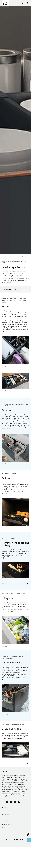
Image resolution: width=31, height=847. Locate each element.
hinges (3, 784)
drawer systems (6, 782)
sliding (12, 784)
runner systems (17, 782)
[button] (25, 393)
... (5, 256)
